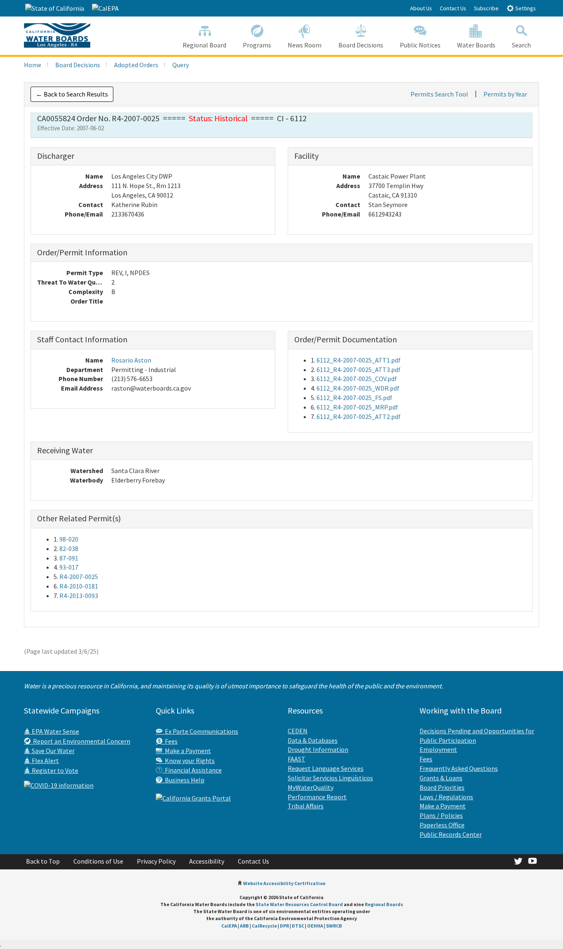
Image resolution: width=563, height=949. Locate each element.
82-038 (68, 548)
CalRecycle (264, 926)
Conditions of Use (98, 861)
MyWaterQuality (310, 787)
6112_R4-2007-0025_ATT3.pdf (359, 369)
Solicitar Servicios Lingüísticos (330, 778)
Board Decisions (360, 45)
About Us (421, 8)
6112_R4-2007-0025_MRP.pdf (357, 407)
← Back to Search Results (72, 94)
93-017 (68, 567)
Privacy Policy (156, 861)
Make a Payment (186, 750)
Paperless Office (442, 825)
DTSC (298, 926)
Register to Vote (54, 770)
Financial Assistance (192, 770)
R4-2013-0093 (78, 595)
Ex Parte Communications (200, 731)
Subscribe (486, 8)
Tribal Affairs (306, 806)
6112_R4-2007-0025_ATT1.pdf (359, 360)
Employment (438, 749)
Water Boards (476, 45)
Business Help (183, 780)
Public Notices (420, 45)
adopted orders (136, 65)
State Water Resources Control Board (299, 904)
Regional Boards (384, 904)
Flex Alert (44, 760)
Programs (257, 45)
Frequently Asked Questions (459, 768)
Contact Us (453, 8)
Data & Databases (313, 740)
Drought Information (318, 749)
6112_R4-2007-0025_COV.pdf (357, 378)
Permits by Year (505, 94)
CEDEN (297, 731)
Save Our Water (52, 750)
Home (32, 65)
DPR (284, 926)
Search (521, 45)
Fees (170, 741)
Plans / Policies (441, 815)
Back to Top (43, 861)
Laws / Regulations (446, 797)
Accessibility (206, 861)
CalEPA (229, 926)
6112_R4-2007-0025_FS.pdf (354, 397)
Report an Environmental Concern (80, 741)
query (180, 65)
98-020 (68, 539)
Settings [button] (525, 8)
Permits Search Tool (439, 94)
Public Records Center (451, 834)
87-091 (68, 558)
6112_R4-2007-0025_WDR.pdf (358, 388)
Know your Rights (188, 760)
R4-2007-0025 (78, 576)
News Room (304, 45)
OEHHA (315, 926)
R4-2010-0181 (78, 586)
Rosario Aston (131, 360)
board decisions (77, 65)
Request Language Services (326, 768)
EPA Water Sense (54, 731)
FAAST (296, 759)
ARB (244, 926)
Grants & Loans (441, 778)
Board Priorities (442, 787)
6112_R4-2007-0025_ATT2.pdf (359, 416)
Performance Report (317, 797)
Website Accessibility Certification (284, 883)
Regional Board (204, 45)
